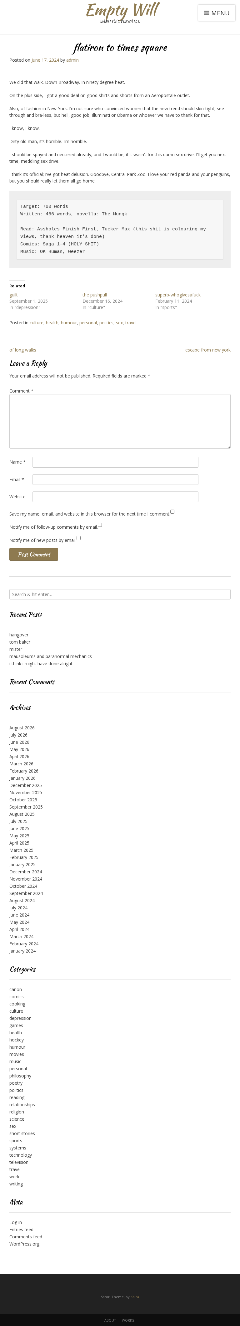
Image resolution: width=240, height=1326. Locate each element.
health (52, 323)
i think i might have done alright (40, 663)
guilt (13, 295)
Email (16, 479)
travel (131, 323)
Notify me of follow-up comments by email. (53, 527)
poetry (15, 1083)
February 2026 (23, 771)
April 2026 (19, 756)
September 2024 (26, 893)
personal (88, 323)
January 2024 (22, 951)
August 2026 (22, 728)
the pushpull (94, 295)
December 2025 (25, 785)
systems (17, 1148)
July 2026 (18, 735)
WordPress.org (24, 1244)
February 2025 (23, 857)
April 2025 (19, 843)
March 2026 (21, 764)
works (128, 1320)
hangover (18, 635)
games (16, 1025)
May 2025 (19, 836)
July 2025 (18, 821)
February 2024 (23, 944)
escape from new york (208, 350)
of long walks (22, 350)
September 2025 (26, 807)
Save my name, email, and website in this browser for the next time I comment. (89, 514)
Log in (15, 1222)
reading (16, 1097)
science (16, 1119)
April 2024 (19, 929)
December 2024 (25, 872)
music (15, 1061)
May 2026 (19, 749)
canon (15, 989)
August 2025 (22, 814)
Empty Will (120, 9)
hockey (16, 1040)
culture (36, 323)
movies (16, 1054)
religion (16, 1112)
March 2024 (21, 936)
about (110, 1320)
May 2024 (19, 922)
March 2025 (21, 850)
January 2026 (22, 778)
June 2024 (19, 915)
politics (106, 323)
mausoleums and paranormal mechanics (50, 656)
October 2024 (23, 886)
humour (69, 323)
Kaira (135, 1296)
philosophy (20, 1076)
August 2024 (22, 900)
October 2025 (23, 800)
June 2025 (19, 828)
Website (17, 497)
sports (15, 1141)
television (18, 1162)
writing (16, 1184)
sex (119, 323)
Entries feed (21, 1229)
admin (72, 60)
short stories (22, 1133)
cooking (17, 1004)
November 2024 (25, 879)
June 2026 (19, 742)
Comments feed (25, 1237)
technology (20, 1155)
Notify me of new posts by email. (43, 540)
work (14, 1177)
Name (17, 462)
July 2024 (18, 908)
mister (15, 649)
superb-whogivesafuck (178, 295)
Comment (21, 391)
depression (20, 1018)
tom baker (19, 642)
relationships (22, 1105)
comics (16, 997)
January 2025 (22, 864)
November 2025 (25, 792)
